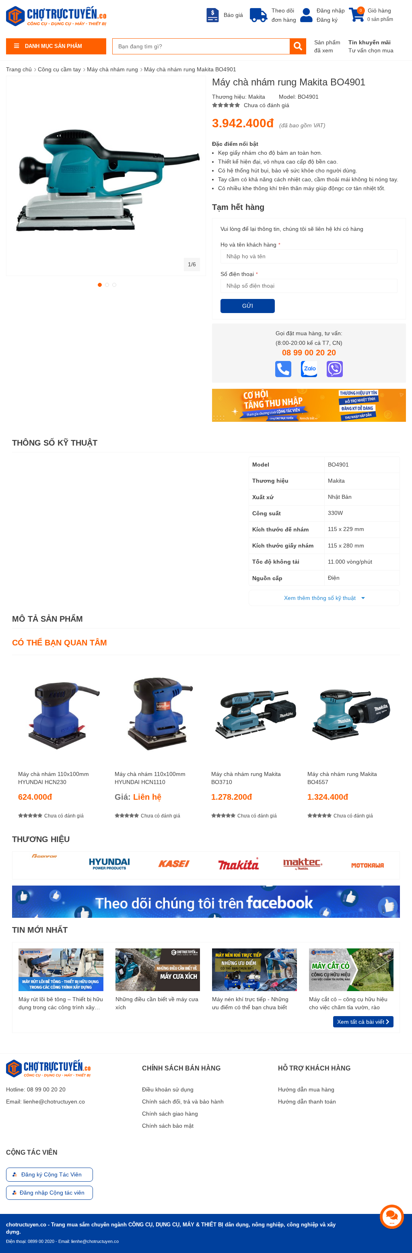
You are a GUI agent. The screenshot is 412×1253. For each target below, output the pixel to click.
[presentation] (394, 744)
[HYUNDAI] (109, 863)
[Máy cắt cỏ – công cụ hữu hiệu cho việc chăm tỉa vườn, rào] (351, 969)
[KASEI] (174, 863)
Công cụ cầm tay (59, 69)
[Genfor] (45, 856)
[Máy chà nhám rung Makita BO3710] (254, 709)
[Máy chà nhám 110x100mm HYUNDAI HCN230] (61, 709)
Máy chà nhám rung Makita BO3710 (246, 778)
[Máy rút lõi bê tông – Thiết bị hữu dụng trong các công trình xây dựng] (61, 969)
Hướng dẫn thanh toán (307, 1101)
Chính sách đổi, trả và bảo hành (183, 1101)
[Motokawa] (367, 865)
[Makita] (238, 863)
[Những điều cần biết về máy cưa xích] (157, 969)
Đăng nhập (331, 10)
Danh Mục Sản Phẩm (53, 46)
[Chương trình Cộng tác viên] (309, 405)
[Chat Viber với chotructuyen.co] (335, 368)
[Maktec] (303, 863)
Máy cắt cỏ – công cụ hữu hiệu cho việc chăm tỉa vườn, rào (348, 1003)
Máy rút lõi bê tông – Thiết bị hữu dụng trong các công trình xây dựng (61, 1003)
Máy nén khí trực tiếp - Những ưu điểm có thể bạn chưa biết (250, 1003)
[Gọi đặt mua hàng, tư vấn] (284, 368)
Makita (256, 96)
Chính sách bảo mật (168, 1125)
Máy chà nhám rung (112, 69)
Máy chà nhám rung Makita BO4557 (342, 778)
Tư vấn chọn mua (370, 50)
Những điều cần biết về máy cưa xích (156, 1003)
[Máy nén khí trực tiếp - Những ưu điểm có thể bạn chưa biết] (254, 969)
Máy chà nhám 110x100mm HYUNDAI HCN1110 (150, 778)
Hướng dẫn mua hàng (306, 1089)
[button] (99, 284)
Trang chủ (19, 69)
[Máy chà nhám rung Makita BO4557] (350, 709)
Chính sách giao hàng (170, 1113)
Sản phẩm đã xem (327, 46)
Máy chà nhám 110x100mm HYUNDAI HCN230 (53, 778)
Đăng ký (327, 20)
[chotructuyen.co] (56, 16)
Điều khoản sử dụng (168, 1089)
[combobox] (201, 46)
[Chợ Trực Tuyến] (206, 901)
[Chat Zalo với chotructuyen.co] (310, 368)
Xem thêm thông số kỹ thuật (320, 598)
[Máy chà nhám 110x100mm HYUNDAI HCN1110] (158, 709)
